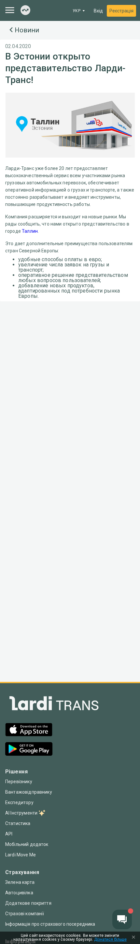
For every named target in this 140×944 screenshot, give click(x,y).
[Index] (25, 10)
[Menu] (10, 10)
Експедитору (19, 802)
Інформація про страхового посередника (50, 924)
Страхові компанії (24, 913)
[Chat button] (122, 919)
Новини (27, 30)
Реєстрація (121, 10)
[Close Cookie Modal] (133, 938)
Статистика (18, 823)
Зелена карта (20, 882)
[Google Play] (28, 749)
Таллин (30, 231)
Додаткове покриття (28, 903)
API (8, 833)
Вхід (98, 10)
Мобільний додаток (27, 844)
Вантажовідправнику (28, 792)
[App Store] (28, 730)
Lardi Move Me (20, 854)
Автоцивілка (19, 892)
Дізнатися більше (110, 939)
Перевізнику (18, 781)
